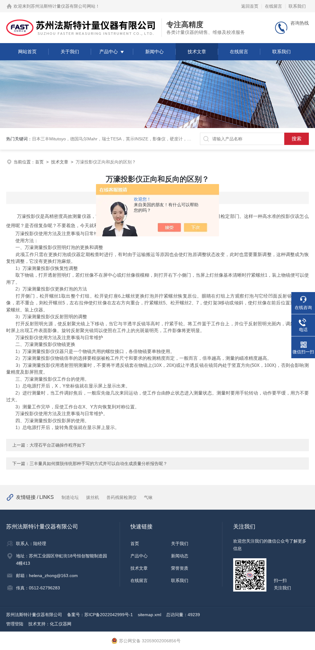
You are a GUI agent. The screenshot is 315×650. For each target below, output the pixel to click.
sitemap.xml (149, 614)
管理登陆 (14, 623)
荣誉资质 (179, 568)
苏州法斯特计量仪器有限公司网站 (63, 6)
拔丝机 (92, 497)
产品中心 (108, 51)
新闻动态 (179, 555)
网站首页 (27, 51)
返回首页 (249, 6)
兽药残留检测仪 (121, 497)
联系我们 (297, 6)
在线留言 (273, 6)
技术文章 (197, 51)
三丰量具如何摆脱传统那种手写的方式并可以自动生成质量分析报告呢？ (98, 463)
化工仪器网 (60, 623)
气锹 (148, 497)
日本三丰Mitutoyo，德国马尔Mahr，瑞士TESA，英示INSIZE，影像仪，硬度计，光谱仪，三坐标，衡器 (131, 138)
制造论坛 (70, 497)
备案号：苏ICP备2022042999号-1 (100, 614)
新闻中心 (154, 51)
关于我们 (70, 51)
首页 (39, 161)
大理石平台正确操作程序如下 (58, 445)
